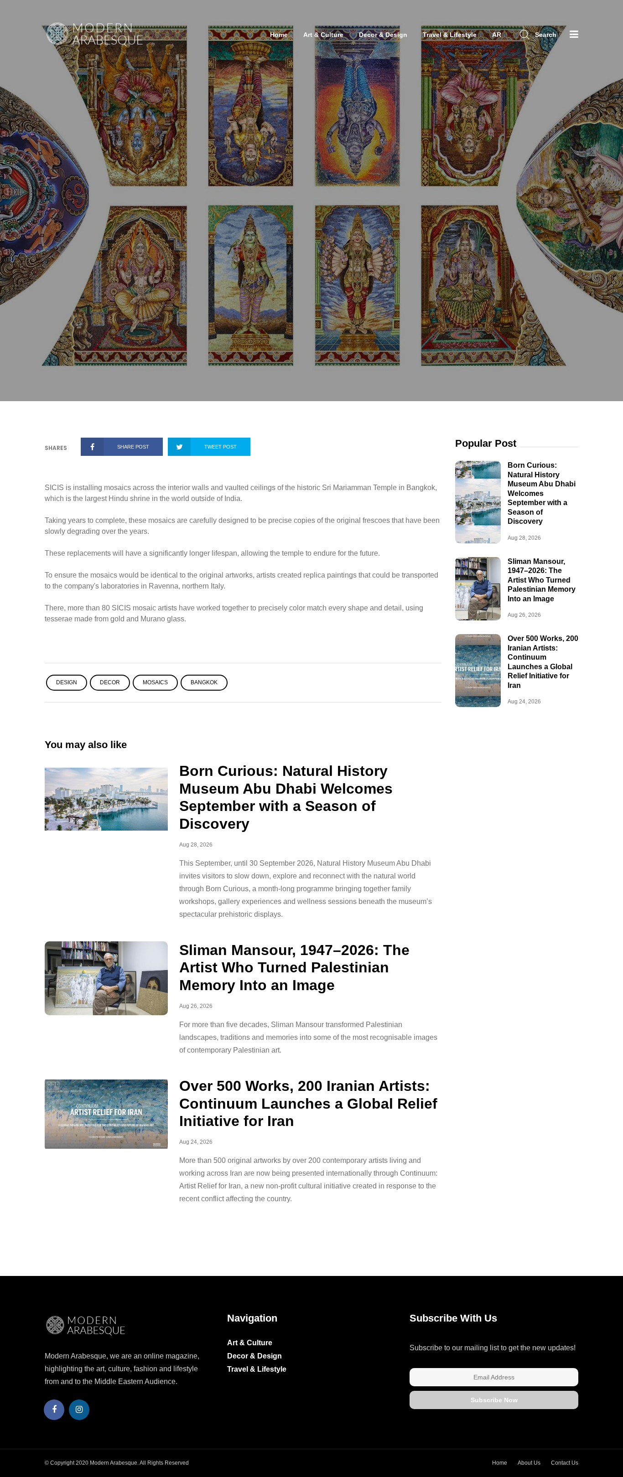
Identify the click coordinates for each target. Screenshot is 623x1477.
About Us (529, 1463)
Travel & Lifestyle (450, 34)
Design (66, 682)
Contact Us (564, 1463)
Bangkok (204, 682)
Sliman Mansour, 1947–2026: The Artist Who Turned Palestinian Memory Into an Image (294, 967)
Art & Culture (323, 34)
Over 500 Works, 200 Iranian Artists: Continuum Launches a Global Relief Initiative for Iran (308, 1103)
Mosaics (155, 682)
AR (496, 34)
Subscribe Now (494, 1400)
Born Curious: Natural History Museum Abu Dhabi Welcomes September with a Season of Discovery (542, 493)
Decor (110, 682)
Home (279, 34)
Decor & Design (383, 34)
